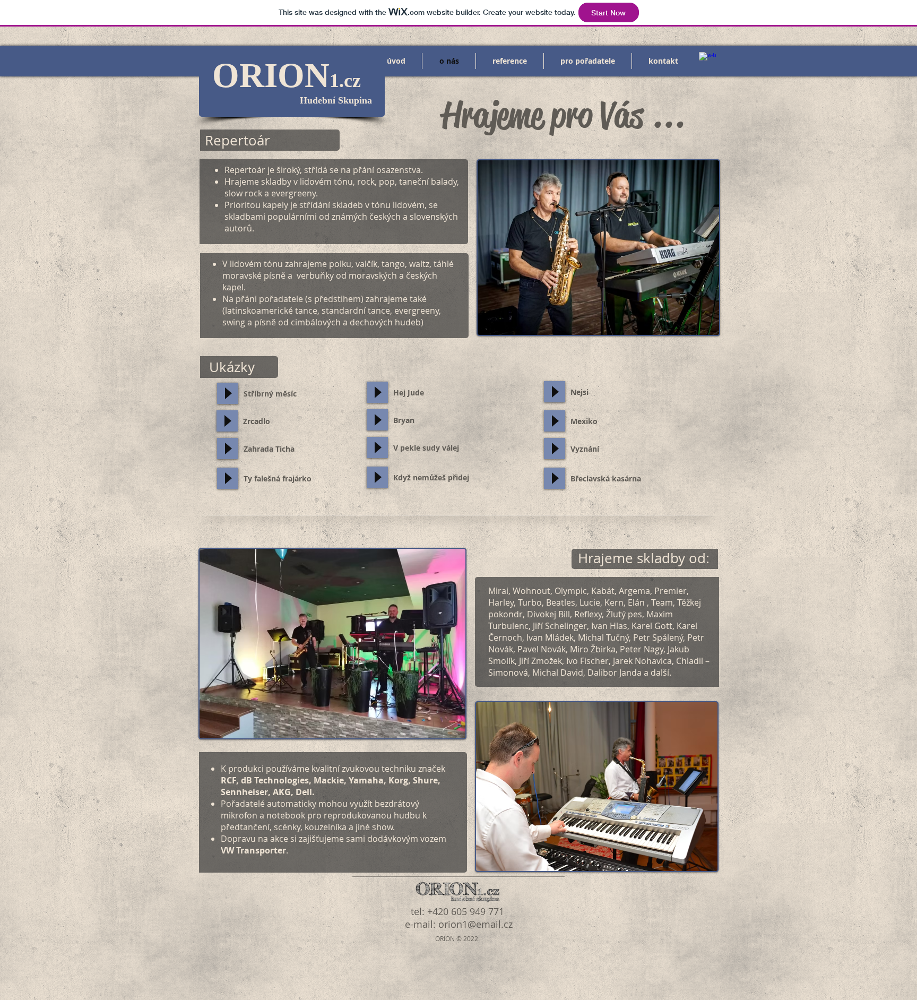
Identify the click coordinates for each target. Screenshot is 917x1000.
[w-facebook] (707, 60)
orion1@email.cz (475, 924)
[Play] (227, 393)
